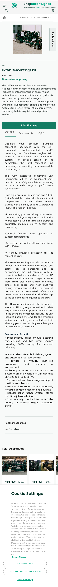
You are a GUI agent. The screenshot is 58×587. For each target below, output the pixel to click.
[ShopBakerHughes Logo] (40, 5)
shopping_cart (52, 10)
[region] (29, 535)
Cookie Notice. (19, 557)
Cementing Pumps (25, 17)
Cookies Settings (25, 579)
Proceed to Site (25, 563)
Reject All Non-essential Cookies (25, 571)
